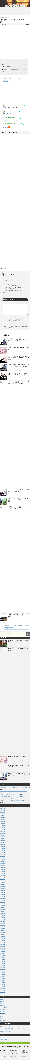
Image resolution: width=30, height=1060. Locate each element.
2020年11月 (2, 932)
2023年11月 (2, 863)
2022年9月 (2, 890)
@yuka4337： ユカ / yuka (9, 117)
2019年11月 (2, 955)
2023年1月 (2, 882)
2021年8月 (2, 915)
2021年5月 (2, 921)
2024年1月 (2, 859)
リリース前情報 (3, 1007)
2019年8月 (2, 961)
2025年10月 (2, 819)
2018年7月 (2, 986)
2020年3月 (2, 948)
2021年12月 (2, 907)
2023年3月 (2, 879)
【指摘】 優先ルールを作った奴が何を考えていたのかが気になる (14, 787)
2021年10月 (2, 911)
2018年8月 (2, 984)
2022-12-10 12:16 (15, 78)
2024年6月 (2, 850)
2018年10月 (2, 980)
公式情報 (2, 1011)
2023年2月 (2, 881)
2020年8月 (2, 938)
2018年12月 (2, 976)
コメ (27, 24)
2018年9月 (2, 982)
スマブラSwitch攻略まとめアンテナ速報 (10, 1028)
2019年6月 (2, 965)
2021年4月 (2, 923)
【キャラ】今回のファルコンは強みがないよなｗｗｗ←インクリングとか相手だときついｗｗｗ (18, 375)
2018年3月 (2, 994)
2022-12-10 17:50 (21, 104)
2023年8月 (2, 869)
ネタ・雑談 (2, 1005)
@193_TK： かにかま (8, 78)
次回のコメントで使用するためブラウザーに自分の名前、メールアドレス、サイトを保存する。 (14, 319)
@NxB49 (5, 81)
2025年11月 (2, 817)
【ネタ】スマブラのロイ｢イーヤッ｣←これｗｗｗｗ (16, 629)
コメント (5, 302)
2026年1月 (2, 813)
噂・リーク (2, 1013)
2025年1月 (2, 836)
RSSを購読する (5, 1042)
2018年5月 (2, 990)
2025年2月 (2, 835)
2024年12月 (2, 838)
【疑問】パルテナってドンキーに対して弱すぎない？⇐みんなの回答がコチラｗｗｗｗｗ (18, 500)
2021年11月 (2, 909)
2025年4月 (2, 831)
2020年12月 (2, 930)
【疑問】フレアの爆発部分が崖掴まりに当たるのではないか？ (13, 791)
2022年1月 (2, 905)
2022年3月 (2, 902)
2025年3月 (2, 833)
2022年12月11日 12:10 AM (8, 280)
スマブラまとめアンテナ (6, 1026)
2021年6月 (2, 919)
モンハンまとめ (4, 1038)
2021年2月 (2, 926)
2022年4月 (2, 900)
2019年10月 (2, 957)
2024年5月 (2, 852)
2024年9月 (2, 844)
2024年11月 (2, 840)
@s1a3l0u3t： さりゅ (8, 111)
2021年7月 (2, 917)
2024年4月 (2, 854)
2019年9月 (2, 959)
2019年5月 (2, 967)
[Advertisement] (15, 42)
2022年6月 (2, 896)
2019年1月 (2, 974)
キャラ (4, 268)
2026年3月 (2, 810)
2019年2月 (2, 972)
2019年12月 (2, 953)
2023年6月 (2, 873)
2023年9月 (2, 867)
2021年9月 (2, 913)
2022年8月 (2, 892)
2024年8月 (2, 846)
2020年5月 (2, 944)
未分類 (1, 1016)
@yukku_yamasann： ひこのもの (10, 123)
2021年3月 (2, 925)
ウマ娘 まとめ (3, 1039)
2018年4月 (2, 992)
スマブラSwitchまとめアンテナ (8, 1029)
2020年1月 (2, 951)
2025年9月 (2, 821)
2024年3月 (2, 856)
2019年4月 (2, 969)
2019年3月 (2, 971)
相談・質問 (2, 1020)
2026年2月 (2, 812)
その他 (1, 999)
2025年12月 (2, 815)
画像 (1, 1018)
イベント (2, 1001)
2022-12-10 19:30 (17, 117)
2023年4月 (2, 877)
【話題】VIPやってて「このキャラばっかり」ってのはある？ (13, 800)
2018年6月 (2, 988)
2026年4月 (2, 808)
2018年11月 (2, 978)
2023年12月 (2, 861)
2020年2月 (2, 949)
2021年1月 (2, 928)
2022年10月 (2, 888)
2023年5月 (2, 875)
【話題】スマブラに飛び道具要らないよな (9, 794)
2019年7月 (2, 963)
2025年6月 (2, 827)
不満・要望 (2, 1009)
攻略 (1, 1015)
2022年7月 (2, 894)
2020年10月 (2, 934)
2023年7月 (2, 871)
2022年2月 (2, 904)
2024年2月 (2, 858)
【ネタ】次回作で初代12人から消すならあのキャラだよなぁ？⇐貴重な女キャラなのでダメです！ (18, 358)
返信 (4, 292)
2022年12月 (2, 884)
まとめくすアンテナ (5, 1031)
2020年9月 (2, 936)
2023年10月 (2, 865)
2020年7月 (2, 940)
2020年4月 (2, 946)
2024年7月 (2, 848)
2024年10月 (2, 842)
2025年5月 (2, 829)
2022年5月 (2, 898)
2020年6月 (2, 942)
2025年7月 (2, 825)
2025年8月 (2, 823)
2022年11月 (2, 886)
